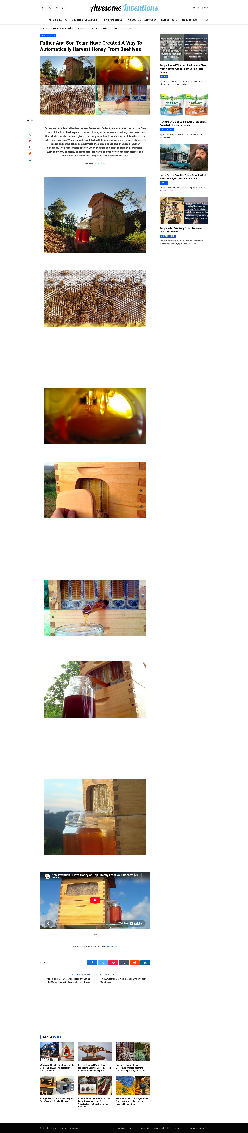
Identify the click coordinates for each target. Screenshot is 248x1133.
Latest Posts (169, 20)
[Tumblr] (29, 147)
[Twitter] (29, 134)
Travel (164, 183)
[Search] (206, 20)
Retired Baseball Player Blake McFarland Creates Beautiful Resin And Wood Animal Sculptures (94, 1068)
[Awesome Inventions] (124, 7)
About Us (191, 1128)
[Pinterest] (29, 140)
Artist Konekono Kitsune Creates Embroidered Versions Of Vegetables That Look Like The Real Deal (94, 1102)
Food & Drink (166, 130)
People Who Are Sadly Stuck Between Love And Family (181, 230)
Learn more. (111, 946)
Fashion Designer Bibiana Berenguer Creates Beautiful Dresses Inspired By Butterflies (131, 1068)
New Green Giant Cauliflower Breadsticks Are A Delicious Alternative (183, 123)
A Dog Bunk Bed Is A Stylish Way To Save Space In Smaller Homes (56, 1099)
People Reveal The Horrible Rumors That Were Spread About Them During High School (183, 68)
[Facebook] (29, 128)
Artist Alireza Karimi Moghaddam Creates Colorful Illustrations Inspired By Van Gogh (132, 1101)
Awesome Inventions (126, 1128)
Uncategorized (53, 28)
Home (42, 28)
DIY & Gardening (113, 20)
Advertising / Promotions (172, 1128)
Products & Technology (141, 20)
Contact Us (203, 1128)
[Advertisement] (95, 356)
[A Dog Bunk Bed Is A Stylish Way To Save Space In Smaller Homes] (57, 1085)
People (164, 76)
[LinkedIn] (29, 159)
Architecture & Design (85, 20)
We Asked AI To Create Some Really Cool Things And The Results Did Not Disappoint (57, 1068)
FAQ (156, 1128)
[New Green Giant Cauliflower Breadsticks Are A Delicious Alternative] (184, 104)
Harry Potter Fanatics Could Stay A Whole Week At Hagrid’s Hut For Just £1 (183, 177)
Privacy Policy (144, 1128)
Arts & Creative (58, 20)
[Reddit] (29, 153)
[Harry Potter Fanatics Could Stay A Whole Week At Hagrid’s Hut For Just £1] (184, 157)
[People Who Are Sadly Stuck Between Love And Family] (184, 211)
